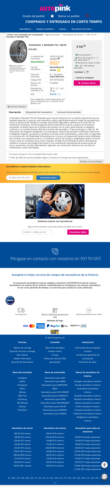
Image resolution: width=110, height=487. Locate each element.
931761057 (90, 259)
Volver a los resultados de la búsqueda (25, 34)
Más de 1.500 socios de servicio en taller (54, 315)
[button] (104, 464)
